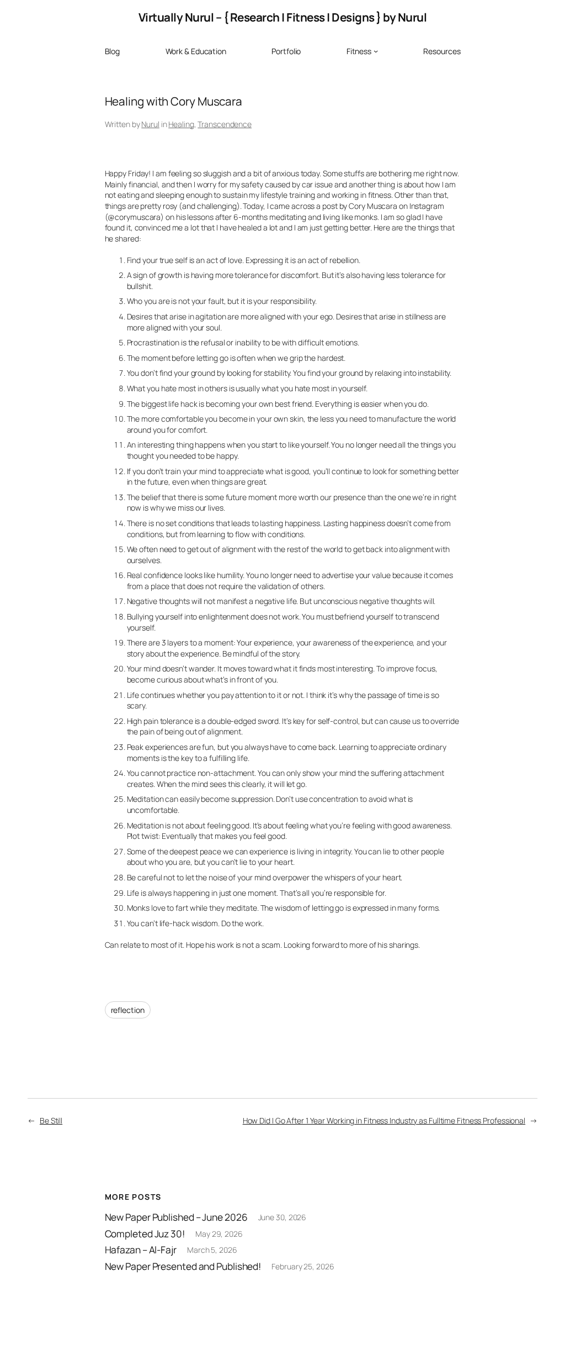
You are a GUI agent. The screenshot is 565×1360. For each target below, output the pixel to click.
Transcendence (225, 124)
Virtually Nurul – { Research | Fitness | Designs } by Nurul (282, 17)
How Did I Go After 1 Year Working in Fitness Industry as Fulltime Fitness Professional (384, 1120)
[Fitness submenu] (376, 51)
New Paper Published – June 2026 (176, 1217)
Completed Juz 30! (145, 1234)
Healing (181, 124)
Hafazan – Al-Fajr (141, 1250)
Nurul (150, 124)
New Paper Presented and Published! (183, 1266)
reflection (128, 1010)
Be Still (51, 1120)
